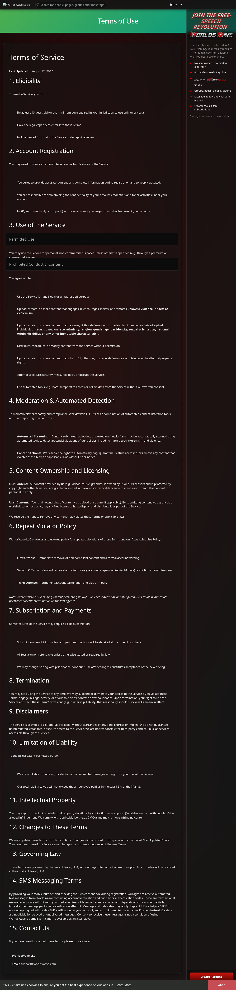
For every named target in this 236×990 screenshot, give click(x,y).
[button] (71, 4)
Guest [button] (176, 4)
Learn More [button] (123, 985)
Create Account (211, 977)
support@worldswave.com (68, 211)
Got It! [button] (222, 985)
